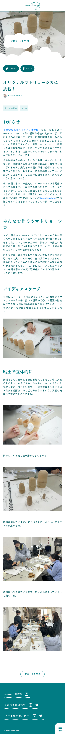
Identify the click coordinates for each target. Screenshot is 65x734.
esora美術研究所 (15, 705)
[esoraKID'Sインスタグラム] (26, 694)
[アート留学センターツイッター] (40, 715)
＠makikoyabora (47, 198)
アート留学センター (17, 715)
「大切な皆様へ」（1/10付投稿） (22, 129)
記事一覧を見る (33, 674)
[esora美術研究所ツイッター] (37, 705)
